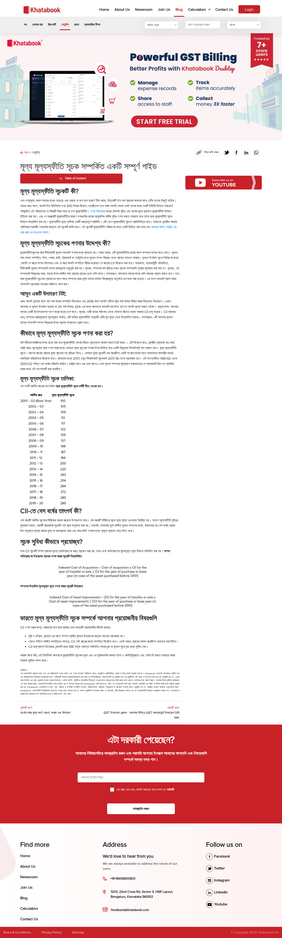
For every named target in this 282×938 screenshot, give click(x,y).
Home (105, 9)
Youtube (220, 904)
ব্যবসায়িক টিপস (92, 24)
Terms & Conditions (17, 932)
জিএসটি (52, 24)
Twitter (219, 868)
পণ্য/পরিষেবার (97, 211)
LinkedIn (220, 892)
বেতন (76, 24)
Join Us (164, 9)
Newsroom (144, 9)
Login (249, 9)
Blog (179, 9)
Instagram (221, 880)
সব (25, 24)
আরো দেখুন (153, 25)
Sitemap (78, 932)
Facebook (221, 856)
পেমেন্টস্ (65, 24)
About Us (122, 9)
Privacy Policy (52, 932)
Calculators (197, 9)
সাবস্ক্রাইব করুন (141, 809)
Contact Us (224, 9)
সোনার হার (37, 24)
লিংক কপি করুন (207, 151)
